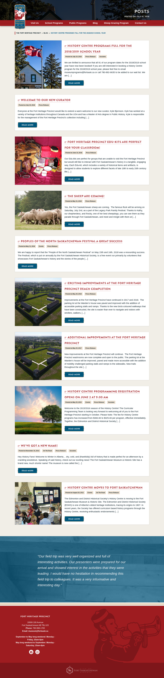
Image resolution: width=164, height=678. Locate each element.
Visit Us (35, 23)
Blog (95, 23)
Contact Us (140, 23)
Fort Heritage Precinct (20, 17)
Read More (74, 83)
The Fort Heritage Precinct (28, 33)
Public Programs (77, 23)
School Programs (54, 23)
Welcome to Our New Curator (45, 100)
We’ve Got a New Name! (39, 446)
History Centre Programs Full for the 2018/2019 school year (78, 33)
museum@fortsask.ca (38, 631)
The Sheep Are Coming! (85, 196)
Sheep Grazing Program (116, 23)
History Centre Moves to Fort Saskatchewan (105, 488)
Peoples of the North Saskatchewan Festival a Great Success (71, 241)
